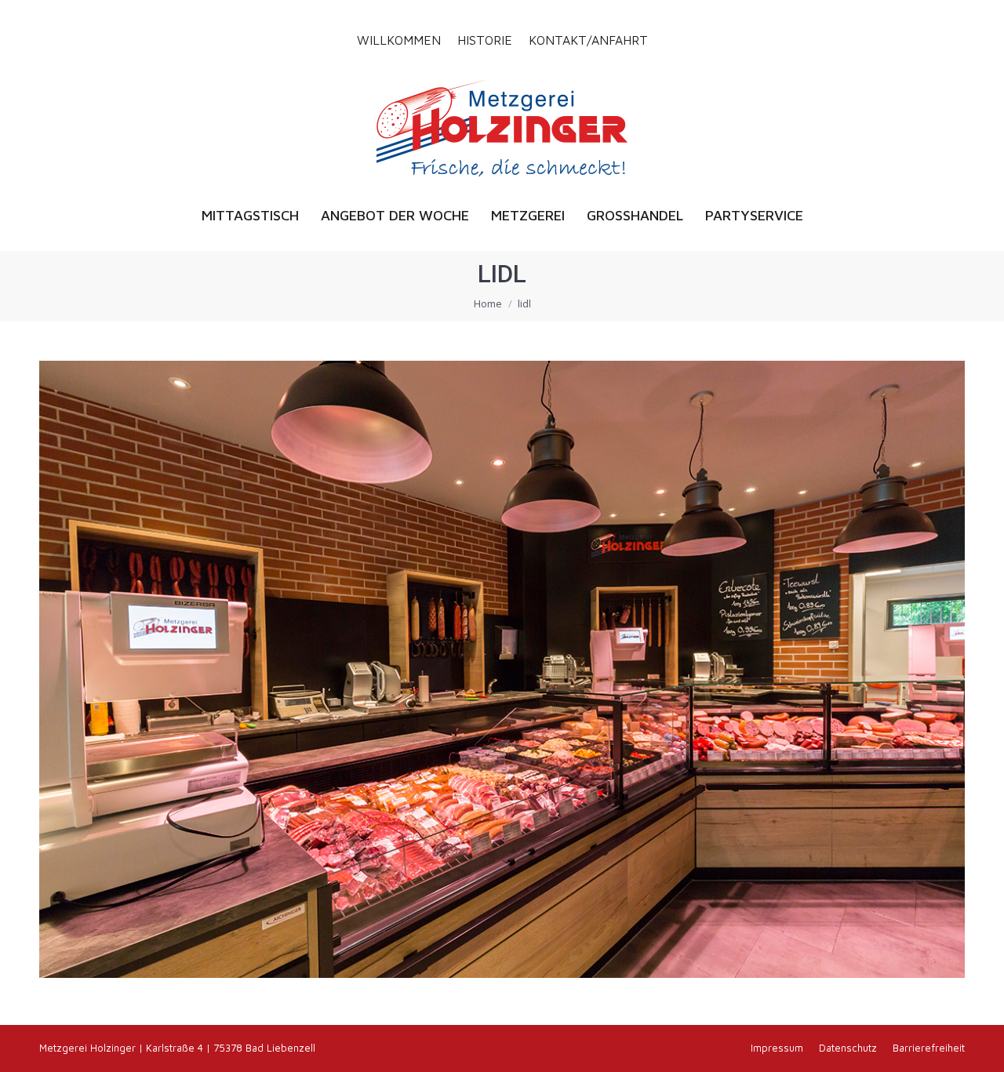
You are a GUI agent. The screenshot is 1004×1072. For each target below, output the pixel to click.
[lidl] (502, 669)
